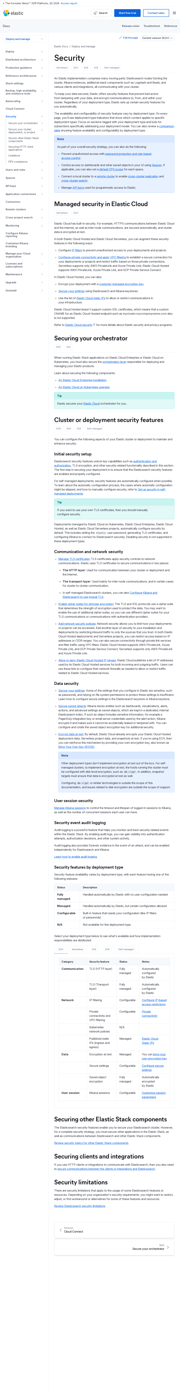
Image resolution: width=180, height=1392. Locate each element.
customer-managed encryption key (121, 284)
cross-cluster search (74, 180)
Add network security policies (77, 623)
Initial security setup (73, 453)
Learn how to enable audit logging (75, 856)
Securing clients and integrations (99, 1156)
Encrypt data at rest (70, 734)
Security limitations (81, 1181)
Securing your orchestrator (91, 337)
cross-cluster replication (143, 176)
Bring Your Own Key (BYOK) (76, 747)
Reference (170, 26)
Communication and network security (88, 551)
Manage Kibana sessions (70, 808)
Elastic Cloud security (78, 325)
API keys (78, 187)
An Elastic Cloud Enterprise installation (82, 380)
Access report (69, 3)
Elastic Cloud (91, 403)
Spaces (157, 165)
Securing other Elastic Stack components (110, 1118)
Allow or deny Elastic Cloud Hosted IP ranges (87, 660)
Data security (66, 683)
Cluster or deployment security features (108, 419)
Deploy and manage (18, 39)
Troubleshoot (152, 26)
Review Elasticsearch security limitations (79, 1206)
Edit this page (130, 37)
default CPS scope (111, 169)
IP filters (77, 250)
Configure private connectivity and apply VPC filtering (92, 257)
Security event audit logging (80, 822)
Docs (6, 25)
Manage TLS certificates (74, 559)
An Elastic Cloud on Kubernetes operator (84, 387)
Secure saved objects (72, 706)
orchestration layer (114, 362)
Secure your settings (71, 291)
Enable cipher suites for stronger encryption (85, 604)
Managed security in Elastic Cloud (101, 203)
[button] (62, 67)
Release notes (130, 26)
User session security (73, 800)
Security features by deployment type (88, 867)
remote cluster (106, 176)
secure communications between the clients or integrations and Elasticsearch (106, 1169)
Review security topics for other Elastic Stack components (91, 1143)
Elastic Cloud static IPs (90, 298)
